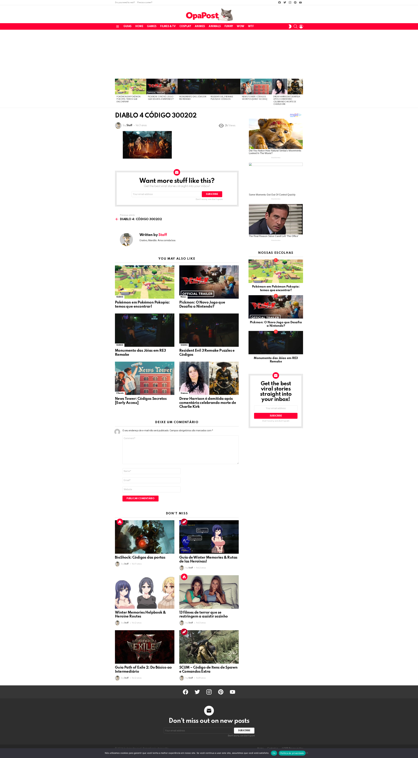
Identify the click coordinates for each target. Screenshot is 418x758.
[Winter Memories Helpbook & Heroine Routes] (144, 592)
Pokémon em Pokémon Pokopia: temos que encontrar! (128, 99)
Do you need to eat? (125, 2)
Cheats (120, 393)
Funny (228, 26)
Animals (215, 26)
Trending (184, 522)
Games (151, 26)
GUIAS (127, 26)
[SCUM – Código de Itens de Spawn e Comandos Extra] (209, 647)
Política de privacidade (292, 753)
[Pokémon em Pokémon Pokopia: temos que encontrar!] (130, 86)
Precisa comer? (144, 2)
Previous (116, 93)
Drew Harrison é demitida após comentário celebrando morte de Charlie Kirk (207, 402)
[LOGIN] (301, 26)
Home (139, 26)
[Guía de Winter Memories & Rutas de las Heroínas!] (209, 537)
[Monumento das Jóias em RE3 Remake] (193, 86)
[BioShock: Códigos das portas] (144, 537)
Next (301, 93)
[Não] (307, 752)
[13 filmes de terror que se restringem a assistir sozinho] (209, 592)
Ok (274, 753)
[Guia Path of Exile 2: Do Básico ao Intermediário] (144, 647)
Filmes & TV (168, 26)
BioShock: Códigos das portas (140, 557)
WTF (251, 26)
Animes (200, 26)
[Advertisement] (209, 54)
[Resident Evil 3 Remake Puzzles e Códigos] (224, 86)
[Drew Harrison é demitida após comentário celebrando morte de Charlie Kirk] (287, 86)
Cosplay (185, 26)
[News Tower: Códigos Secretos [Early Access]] (256, 86)
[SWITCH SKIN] (290, 26)
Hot (120, 522)
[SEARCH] (295, 26)
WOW (240, 26)
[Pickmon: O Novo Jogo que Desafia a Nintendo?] (162, 86)
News (183, 297)
